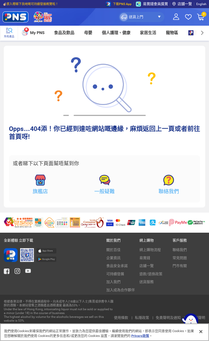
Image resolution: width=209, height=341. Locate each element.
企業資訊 (113, 258)
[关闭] (200, 331)
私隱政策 (142, 318)
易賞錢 (144, 258)
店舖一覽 (185, 4)
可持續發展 (115, 274)
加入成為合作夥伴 (120, 290)
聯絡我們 (169, 191)
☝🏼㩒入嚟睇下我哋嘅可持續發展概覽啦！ (30, 4)
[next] (202, 33)
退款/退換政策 (150, 274)
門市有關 (180, 266)
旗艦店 (40, 191)
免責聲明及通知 (168, 318)
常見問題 (180, 258)
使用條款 (121, 318)
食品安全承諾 (117, 266)
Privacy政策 (140, 336)
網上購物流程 (150, 250)
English (201, 4)
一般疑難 (104, 191)
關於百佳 (113, 250)
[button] (141, 17)
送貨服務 (146, 282)
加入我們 (113, 282)
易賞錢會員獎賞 (155, 4)
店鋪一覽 (146, 266)
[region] (104, 332)
